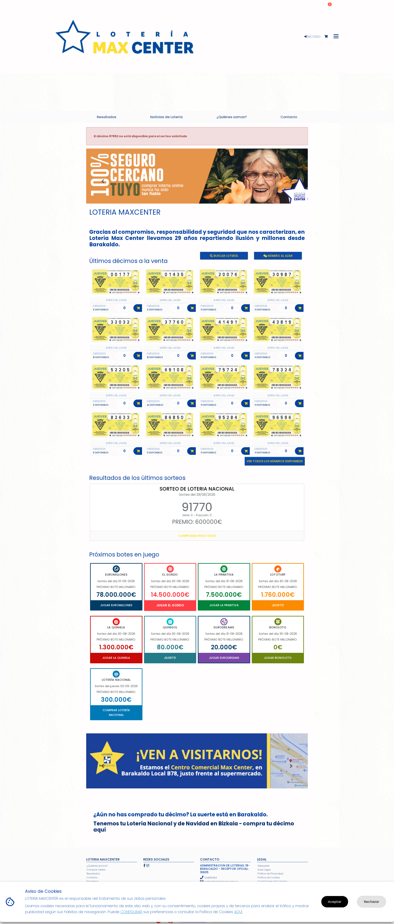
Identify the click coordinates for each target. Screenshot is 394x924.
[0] (328, 36)
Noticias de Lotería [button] (166, 116)
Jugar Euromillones (116, 605)
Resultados (93, 873)
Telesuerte (263, 866)
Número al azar (279, 256)
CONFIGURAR (131, 911)
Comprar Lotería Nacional (116, 712)
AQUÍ (238, 911)
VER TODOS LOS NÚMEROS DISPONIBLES (275, 461)
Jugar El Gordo (170, 605)
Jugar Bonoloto (278, 658)
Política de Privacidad (270, 873)
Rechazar (371, 901)
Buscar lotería (225, 256)
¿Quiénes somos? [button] (231, 116)
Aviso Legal (264, 869)
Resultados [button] (106, 116)
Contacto (92, 877)
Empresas (92, 881)
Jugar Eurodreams (224, 658)
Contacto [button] (289, 116)
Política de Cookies (269, 877)
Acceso (314, 37)
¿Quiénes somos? (97, 866)
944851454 (210, 877)
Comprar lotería (96, 869)
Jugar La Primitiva (224, 605)
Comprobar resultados (197, 536)
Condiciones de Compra (272, 881)
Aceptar (334, 901)
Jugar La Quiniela (116, 658)
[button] (102, 181)
